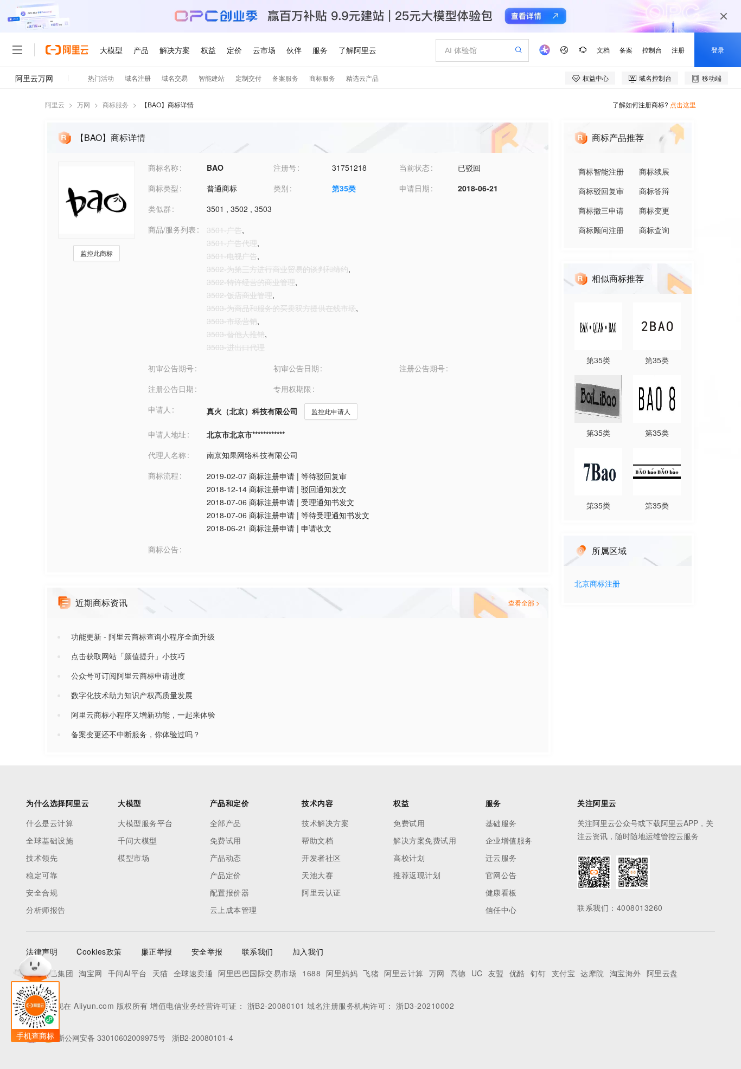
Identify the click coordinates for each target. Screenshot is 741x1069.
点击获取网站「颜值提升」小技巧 (128, 656)
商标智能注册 (601, 171)
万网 (83, 104)
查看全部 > (524, 602)
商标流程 (163, 475)
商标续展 (654, 171)
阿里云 (55, 104)
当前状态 (414, 167)
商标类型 (163, 188)
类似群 (159, 208)
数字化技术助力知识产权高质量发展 (132, 695)
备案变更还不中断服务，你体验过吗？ (135, 734)
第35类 (344, 188)
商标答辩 (654, 190)
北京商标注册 (597, 584)
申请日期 (414, 188)
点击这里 (683, 104)
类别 (281, 188)
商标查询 (654, 229)
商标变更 (654, 210)
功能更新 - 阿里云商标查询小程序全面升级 (143, 636)
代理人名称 (167, 454)
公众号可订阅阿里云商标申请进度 (128, 675)
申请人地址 (167, 434)
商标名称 (163, 167)
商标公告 (163, 549)
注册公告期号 (422, 368)
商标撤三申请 (601, 210)
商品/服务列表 (172, 229)
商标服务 (116, 104)
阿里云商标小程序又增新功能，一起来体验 (143, 714)
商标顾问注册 (601, 229)
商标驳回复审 (601, 190)
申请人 (159, 409)
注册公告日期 (171, 388)
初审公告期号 (171, 368)
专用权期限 (292, 388)
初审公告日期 (296, 368)
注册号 (284, 167)
